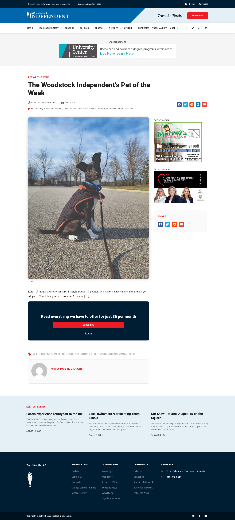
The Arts (113, 28)
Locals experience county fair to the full (54, 414)
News (30, 28)
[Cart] (206, 28)
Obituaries (143, 28)
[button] (179, 104)
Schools (84, 28)
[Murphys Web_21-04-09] (178, 161)
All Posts (55, 375)
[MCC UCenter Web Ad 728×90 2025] (117, 57)
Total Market (159, 28)
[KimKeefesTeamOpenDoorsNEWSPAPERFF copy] (180, 202)
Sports (98, 28)
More (172, 28)
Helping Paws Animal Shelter (49, 109)
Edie (33, 109)
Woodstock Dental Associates (119, 109)
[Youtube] (206, 516)
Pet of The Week (38, 77)
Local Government (49, 28)
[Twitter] (193, 516)
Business (69, 28)
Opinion (128, 28)
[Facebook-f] (199, 516)
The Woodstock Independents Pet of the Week (84, 109)
